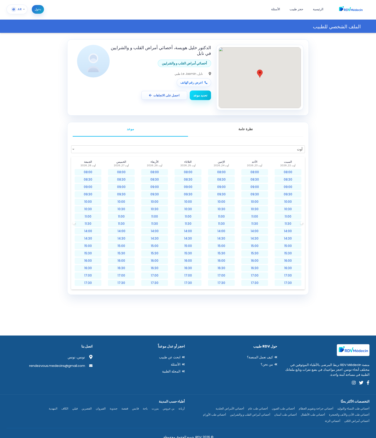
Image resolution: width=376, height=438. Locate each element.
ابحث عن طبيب (169, 357)
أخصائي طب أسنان (285, 415)
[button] (260, 74)
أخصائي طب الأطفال (313, 415)
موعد (130, 129)
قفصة (124, 408)
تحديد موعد (200, 95)
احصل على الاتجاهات (166, 95)
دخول (38, 9)
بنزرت (155, 408)
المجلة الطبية (171, 371)
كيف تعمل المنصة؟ (260, 357)
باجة (145, 408)
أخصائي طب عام (258, 408)
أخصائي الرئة (332, 421)
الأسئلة (175, 364)
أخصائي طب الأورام (214, 415)
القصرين (87, 408)
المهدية (53, 408)
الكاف (64, 408)
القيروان (101, 408)
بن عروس (169, 408)
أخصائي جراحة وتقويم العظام (316, 408)
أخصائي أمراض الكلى (356, 421)
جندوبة (114, 408)
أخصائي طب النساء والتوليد (353, 408)
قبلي (75, 408)
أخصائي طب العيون (283, 408)
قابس (135, 408)
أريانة (181, 408)
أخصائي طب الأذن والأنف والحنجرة (349, 415)
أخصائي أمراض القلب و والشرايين (250, 415)
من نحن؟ (267, 364)
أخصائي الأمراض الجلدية (230, 408)
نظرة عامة (245, 129)
